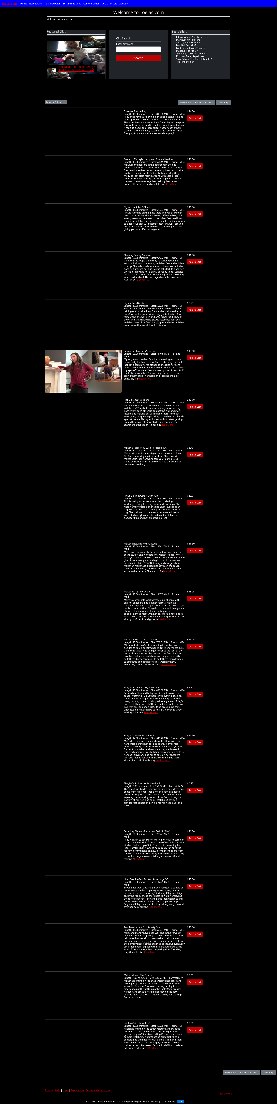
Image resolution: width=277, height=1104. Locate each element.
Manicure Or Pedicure (188, 39)
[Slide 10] (94, 75)
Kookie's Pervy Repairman (190, 56)
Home (23, 3)
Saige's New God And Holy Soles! (194, 59)
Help (57, 1090)
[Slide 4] (70, 75)
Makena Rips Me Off (187, 50)
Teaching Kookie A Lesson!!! (191, 53)
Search (138, 58)
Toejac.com (9, 4)
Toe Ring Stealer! (185, 61)
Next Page (223, 102)
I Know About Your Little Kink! (192, 37)
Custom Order (91, 3)
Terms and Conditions (98, 1090)
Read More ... (173, 184)
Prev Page (185, 102)
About (122, 3)
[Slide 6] (78, 75)
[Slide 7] (82, 75)
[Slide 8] (86, 75)
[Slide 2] (61, 75)
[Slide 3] (66, 75)
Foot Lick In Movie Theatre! (190, 48)
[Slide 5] (74, 75)
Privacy (49, 1090)
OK (180, 1101)
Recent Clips (36, 3)
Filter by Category (55, 102)
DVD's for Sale (109, 3)
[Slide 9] (90, 75)
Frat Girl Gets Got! (186, 45)
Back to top (226, 1093)
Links (65, 1090)
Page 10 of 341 (203, 102)
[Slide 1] (57, 75)
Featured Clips (52, 3)
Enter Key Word (124, 44)
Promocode (77, 1090)
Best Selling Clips (72, 3)
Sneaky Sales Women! (188, 42)
